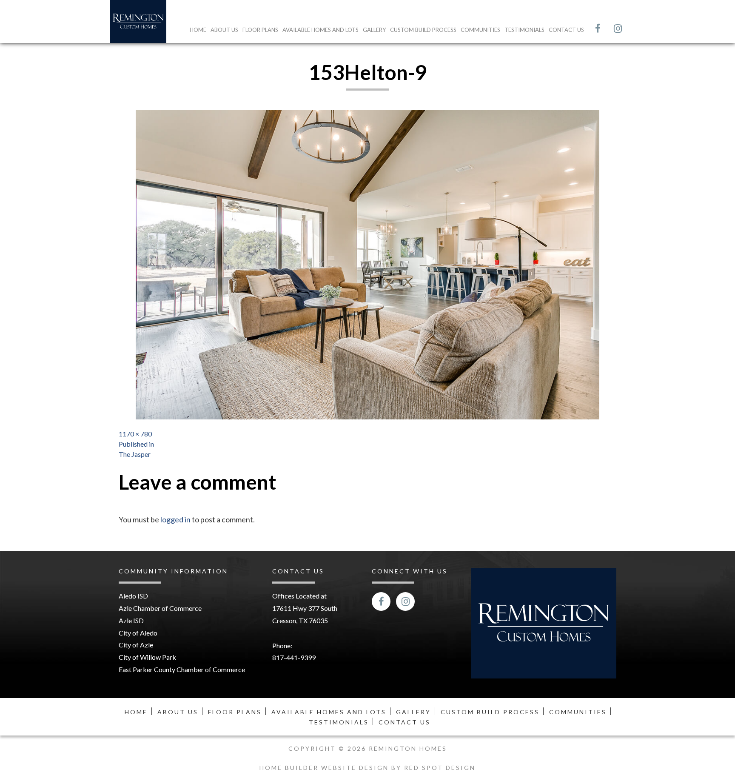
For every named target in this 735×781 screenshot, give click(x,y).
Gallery (374, 29)
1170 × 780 (135, 434)
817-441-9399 (294, 657)
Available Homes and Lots (320, 29)
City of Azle (136, 645)
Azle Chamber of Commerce (160, 608)
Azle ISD (131, 620)
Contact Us (566, 29)
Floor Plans (260, 29)
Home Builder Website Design (325, 767)
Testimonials (524, 29)
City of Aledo (138, 633)
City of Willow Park (147, 657)
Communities (480, 29)
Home (198, 29)
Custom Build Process (423, 29)
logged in (175, 519)
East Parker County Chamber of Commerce (182, 669)
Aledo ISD (133, 596)
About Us (224, 29)
